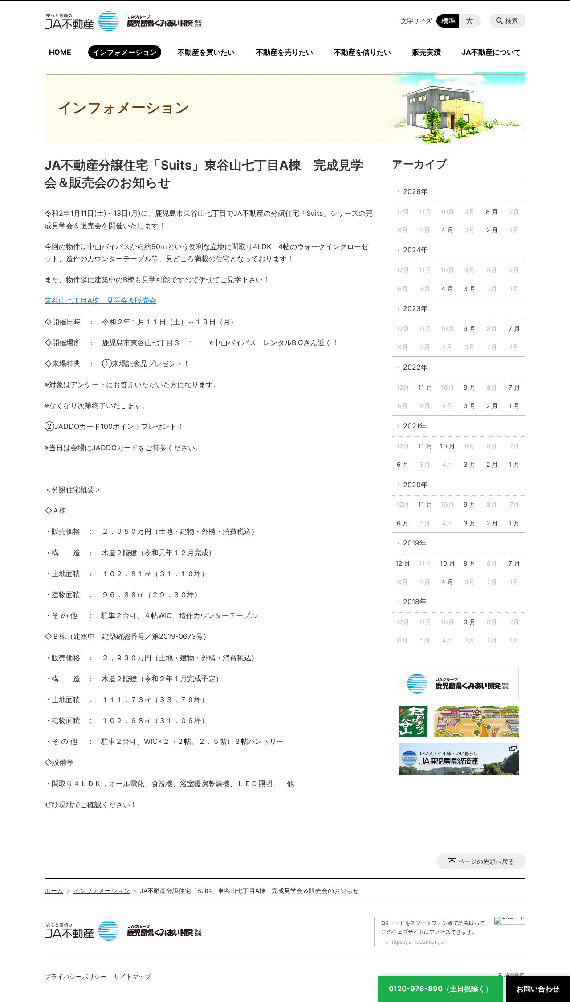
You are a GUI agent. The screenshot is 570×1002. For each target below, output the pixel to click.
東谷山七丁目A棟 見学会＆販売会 (100, 300)
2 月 (492, 230)
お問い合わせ (538, 988)
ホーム (54, 890)
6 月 (403, 464)
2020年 (415, 484)
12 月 (402, 563)
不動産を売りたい (284, 52)
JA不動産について (491, 52)
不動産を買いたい (206, 52)
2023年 (415, 308)
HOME (60, 52)
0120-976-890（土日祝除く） (441, 988)
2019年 (415, 542)
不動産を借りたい (362, 52)
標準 (448, 20)
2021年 (415, 425)
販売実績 (426, 52)
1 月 (514, 405)
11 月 (425, 387)
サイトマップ (132, 976)
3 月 (470, 288)
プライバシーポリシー (76, 976)
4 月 (447, 230)
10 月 (447, 446)
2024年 (415, 249)
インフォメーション (125, 52)
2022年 (415, 367)
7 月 (514, 328)
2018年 (415, 601)
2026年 (415, 191)
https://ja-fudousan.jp (417, 941)
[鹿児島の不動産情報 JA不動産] (123, 20)
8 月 (492, 211)
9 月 (470, 328)
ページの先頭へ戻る (486, 861)
